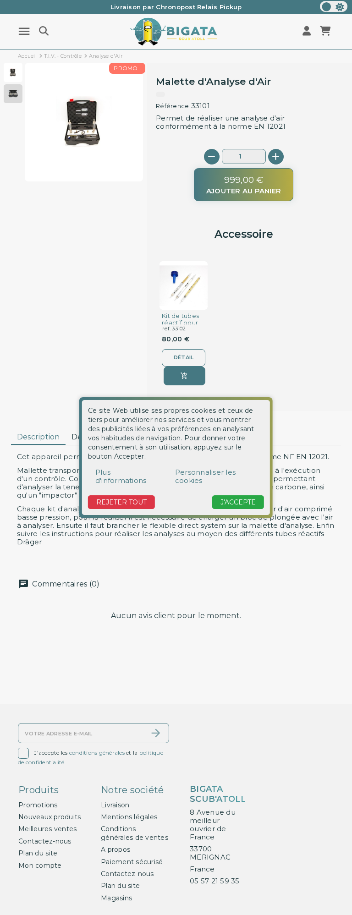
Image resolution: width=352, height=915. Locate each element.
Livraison (115, 805)
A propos (115, 849)
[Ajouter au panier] (184, 376)
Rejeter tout (121, 502)
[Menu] (24, 31)
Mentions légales (129, 817)
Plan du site (37, 853)
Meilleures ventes (47, 829)
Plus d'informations (121, 476)
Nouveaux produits (49, 817)
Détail (184, 357)
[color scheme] (333, 6)
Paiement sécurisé (132, 862)
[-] (212, 156)
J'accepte (238, 502)
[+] (276, 156)
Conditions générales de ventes (134, 833)
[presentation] (104, 159)
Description (38, 437)
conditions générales (97, 752)
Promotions (38, 805)
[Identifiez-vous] (307, 31)
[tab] (38, 437)
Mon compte (40, 865)
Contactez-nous (45, 841)
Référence (172, 106)
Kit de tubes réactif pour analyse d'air (181, 322)
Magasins (116, 898)
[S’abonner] (156, 733)
